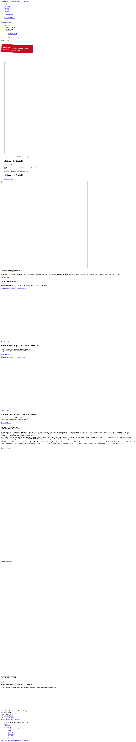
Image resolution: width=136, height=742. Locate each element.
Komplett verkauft (6, 342)
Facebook (7, 8)
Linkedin (7, 6)
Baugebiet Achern (6, 354)
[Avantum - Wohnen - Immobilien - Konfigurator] (15, 1)
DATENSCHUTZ (9, 18)
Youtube (6, 9)
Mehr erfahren (5, 277)
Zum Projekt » (8, 165)
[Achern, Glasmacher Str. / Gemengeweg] (38, 382)
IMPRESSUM (8, 14)
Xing (5, 4)
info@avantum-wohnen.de (13, 719)
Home (6, 724)
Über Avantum (8, 29)
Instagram (7, 11)
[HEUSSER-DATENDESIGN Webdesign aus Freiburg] (14, 740)
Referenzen (7, 31)
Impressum (7, 725)
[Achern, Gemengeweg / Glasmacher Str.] (38, 314)
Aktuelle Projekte (9, 27)
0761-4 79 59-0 (8, 716)
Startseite (7, 26)
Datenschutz (8, 727)
